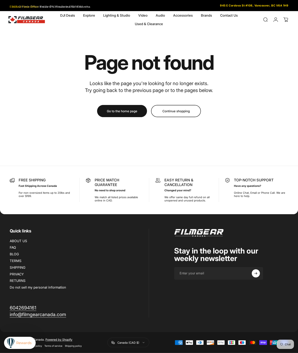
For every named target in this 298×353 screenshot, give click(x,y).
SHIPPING (17, 267)
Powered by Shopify (58, 339)
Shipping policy (73, 345)
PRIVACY (17, 274)
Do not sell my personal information (38, 287)
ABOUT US (18, 241)
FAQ (13, 247)
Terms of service (53, 345)
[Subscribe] (256, 273)
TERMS (15, 261)
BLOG (14, 254)
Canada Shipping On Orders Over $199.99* (46, 5)
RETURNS (18, 281)
